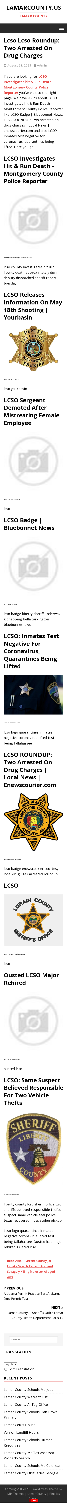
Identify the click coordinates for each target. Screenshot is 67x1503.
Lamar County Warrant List (26, 1397)
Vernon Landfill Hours (21, 1432)
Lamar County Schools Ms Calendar (32, 1465)
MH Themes (15, 1494)
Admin (42, 65)
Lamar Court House (19, 1425)
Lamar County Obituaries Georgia (31, 1473)
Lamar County (36, 1494)
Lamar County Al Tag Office (26, 1404)
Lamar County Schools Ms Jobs (28, 1389)
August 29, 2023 (19, 65)
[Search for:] (33, 1339)
